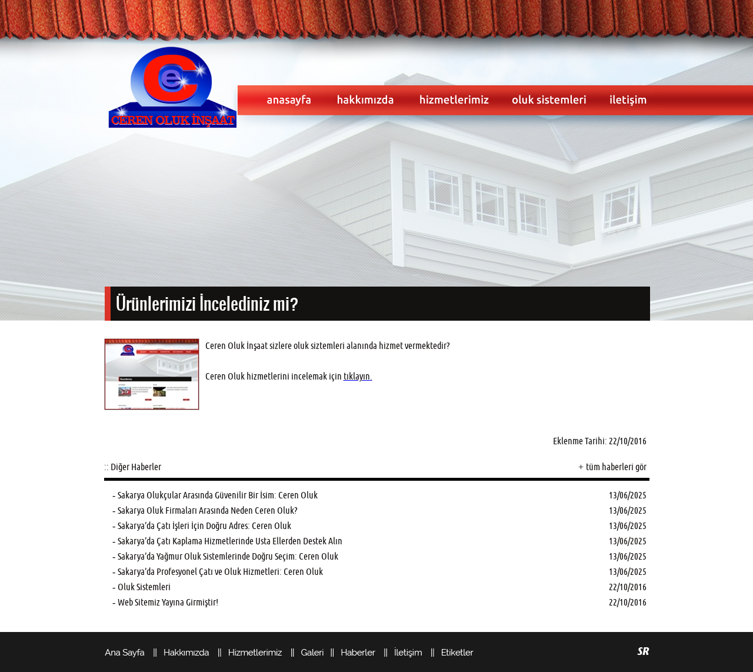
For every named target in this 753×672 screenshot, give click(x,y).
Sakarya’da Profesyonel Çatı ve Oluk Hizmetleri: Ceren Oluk (220, 571)
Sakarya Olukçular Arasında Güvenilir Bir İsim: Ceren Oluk (218, 495)
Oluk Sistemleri (144, 587)
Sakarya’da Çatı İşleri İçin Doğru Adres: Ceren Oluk (204, 526)
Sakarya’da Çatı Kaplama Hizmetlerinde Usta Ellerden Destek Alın (230, 541)
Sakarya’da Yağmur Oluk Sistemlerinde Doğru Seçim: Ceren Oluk (228, 556)
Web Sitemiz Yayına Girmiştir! (168, 602)
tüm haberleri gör (616, 467)
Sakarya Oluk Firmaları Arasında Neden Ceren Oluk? (207, 510)
